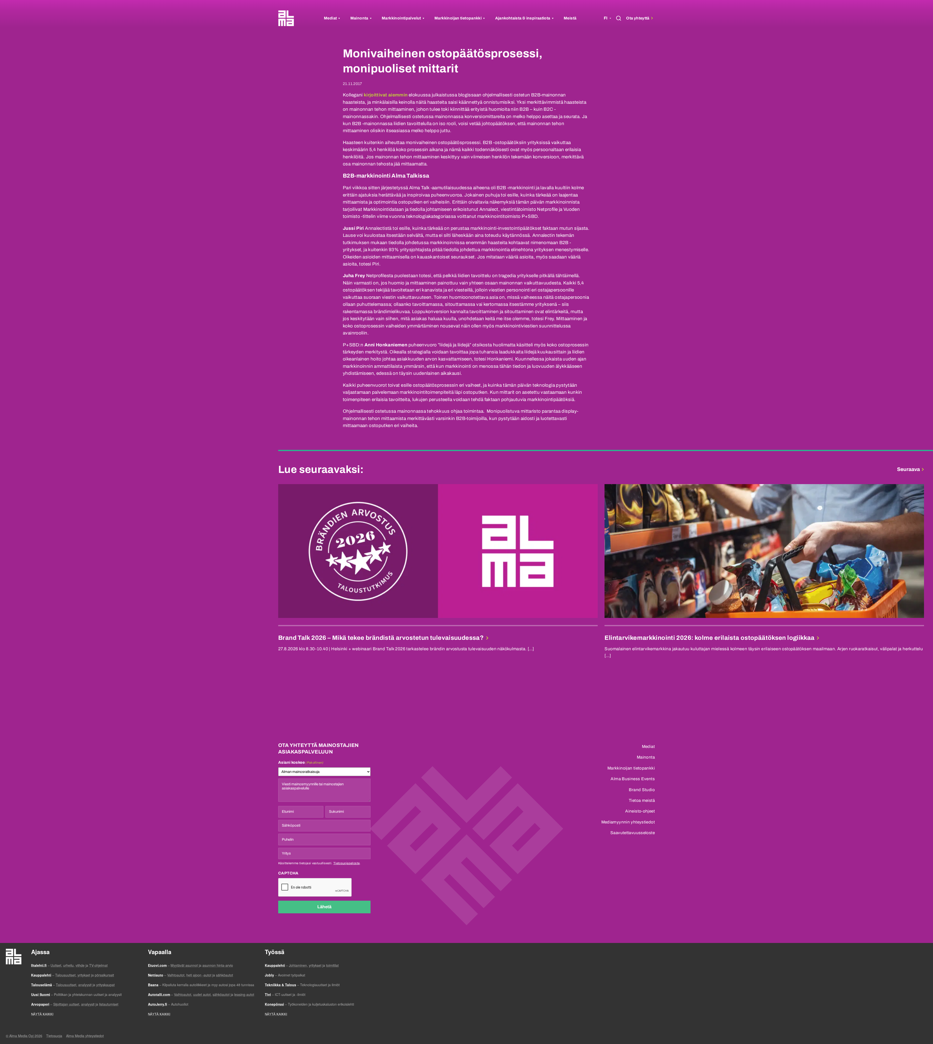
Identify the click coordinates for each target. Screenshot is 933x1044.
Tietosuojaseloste (346, 863)
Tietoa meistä (642, 800)
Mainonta (359, 18)
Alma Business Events (633, 779)
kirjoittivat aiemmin (386, 94)
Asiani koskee (301, 762)
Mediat (330, 18)
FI (605, 18)
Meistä (570, 18)
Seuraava (908, 469)
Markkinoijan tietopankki (458, 18)
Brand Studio (642, 789)
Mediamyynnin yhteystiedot (628, 822)
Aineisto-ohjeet (640, 811)
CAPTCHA (288, 873)
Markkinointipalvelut (401, 18)
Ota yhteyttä (638, 18)
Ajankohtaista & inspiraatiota (522, 18)
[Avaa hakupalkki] (619, 18)
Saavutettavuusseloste (632, 832)
